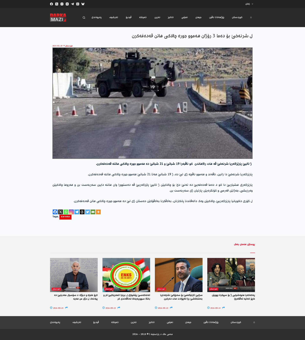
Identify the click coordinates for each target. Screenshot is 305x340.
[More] (98, 212)
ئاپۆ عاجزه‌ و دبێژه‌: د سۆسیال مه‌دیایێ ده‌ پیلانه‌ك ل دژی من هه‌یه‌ (76, 297)
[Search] (84, 17)
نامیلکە (143, 17)
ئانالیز (171, 17)
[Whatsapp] (66, 212)
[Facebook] (51, 4)
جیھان (198, 17)
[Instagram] (62, 4)
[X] (60, 212)
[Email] (93, 212)
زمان (247, 4)
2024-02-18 (57, 46)
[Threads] (77, 4)
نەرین (157, 17)
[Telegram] (72, 4)
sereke (65, 217)
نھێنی (184, 17)
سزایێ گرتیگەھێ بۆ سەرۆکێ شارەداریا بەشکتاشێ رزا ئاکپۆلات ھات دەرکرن (181, 297)
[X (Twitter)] (56, 4)
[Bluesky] (82, 4)
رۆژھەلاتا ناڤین (216, 17)
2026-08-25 (58, 308)
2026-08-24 (215, 308)
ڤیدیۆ (129, 17)
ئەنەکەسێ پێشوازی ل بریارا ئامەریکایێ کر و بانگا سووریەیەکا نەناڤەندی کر (126, 297)
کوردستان (237, 17)
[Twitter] (87, 212)
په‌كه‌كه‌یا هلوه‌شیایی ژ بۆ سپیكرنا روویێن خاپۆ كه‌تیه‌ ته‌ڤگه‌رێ (233, 297)
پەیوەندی (97, 17)
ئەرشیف (113, 17)
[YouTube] (67, 4)
